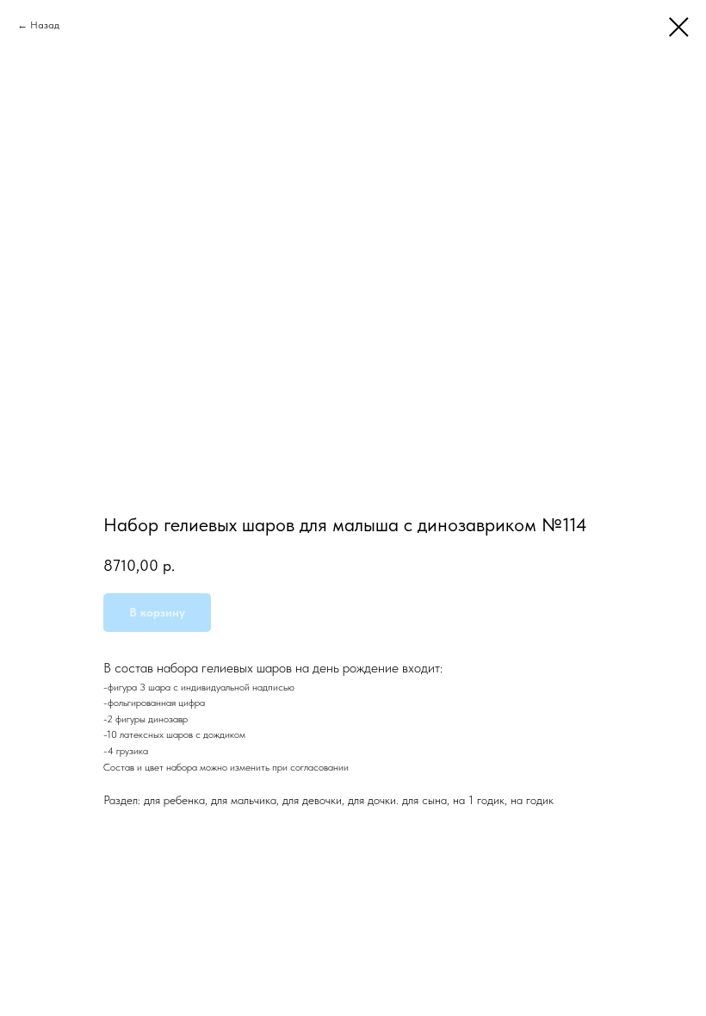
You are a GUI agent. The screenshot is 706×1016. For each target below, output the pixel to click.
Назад (44, 25)
